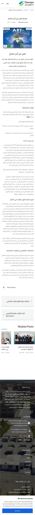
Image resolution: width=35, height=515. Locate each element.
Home (32, 10)
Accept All (17, 511)
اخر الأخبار (26, 10)
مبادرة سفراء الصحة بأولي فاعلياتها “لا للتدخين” (25, 348)
